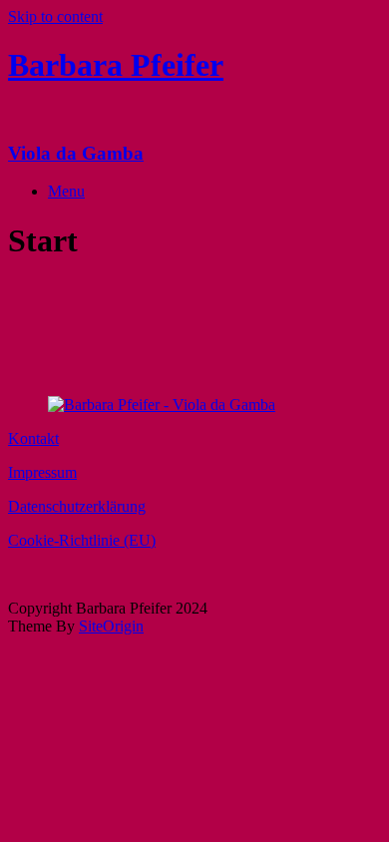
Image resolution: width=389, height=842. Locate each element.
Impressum (42, 472)
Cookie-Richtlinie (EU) (82, 540)
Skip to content (55, 16)
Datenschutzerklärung (77, 506)
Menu (66, 191)
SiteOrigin (111, 626)
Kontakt (33, 438)
